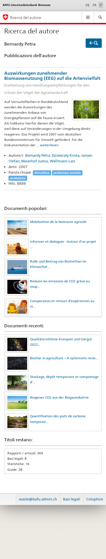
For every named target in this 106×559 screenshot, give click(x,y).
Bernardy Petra (37, 155)
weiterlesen (49, 145)
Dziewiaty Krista (65, 155)
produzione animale (67, 173)
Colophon (94, 499)
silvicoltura (41, 173)
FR (94, 5)
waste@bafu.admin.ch (38, 499)
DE (88, 5)
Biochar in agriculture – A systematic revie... (64, 358)
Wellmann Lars (62, 161)
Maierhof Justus (34, 161)
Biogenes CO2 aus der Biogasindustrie (59, 397)
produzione (17, 178)
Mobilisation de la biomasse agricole (58, 222)
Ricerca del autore (25, 17)
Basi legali (71, 499)
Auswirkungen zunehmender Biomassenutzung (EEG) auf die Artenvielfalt (52, 82)
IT (101, 5)
